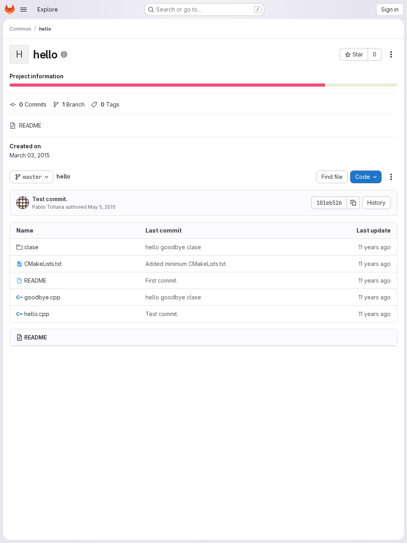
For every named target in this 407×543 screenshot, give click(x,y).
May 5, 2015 (102, 207)
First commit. (161, 280)
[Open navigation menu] (23, 9)
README (30, 125)
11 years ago (375, 247)
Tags (110, 104)
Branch (73, 104)
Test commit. (50, 199)
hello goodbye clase (173, 247)
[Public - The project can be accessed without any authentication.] (64, 54)
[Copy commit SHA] (353, 202)
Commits (33, 104)
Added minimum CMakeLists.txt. (186, 263)
